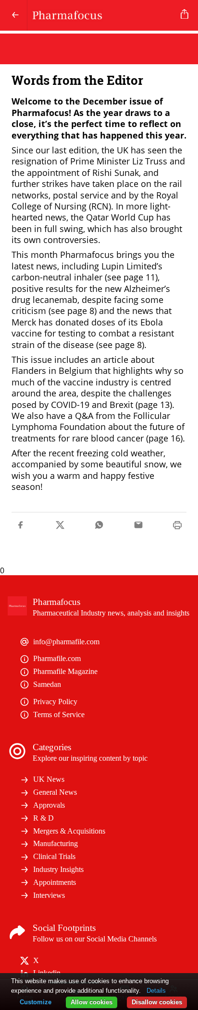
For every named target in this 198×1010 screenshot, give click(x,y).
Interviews (49, 895)
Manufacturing (55, 843)
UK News (48, 779)
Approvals (49, 805)
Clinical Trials (54, 856)
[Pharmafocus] (102, 15)
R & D (43, 818)
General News (55, 792)
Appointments (54, 882)
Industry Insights (58, 869)
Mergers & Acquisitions (69, 831)
